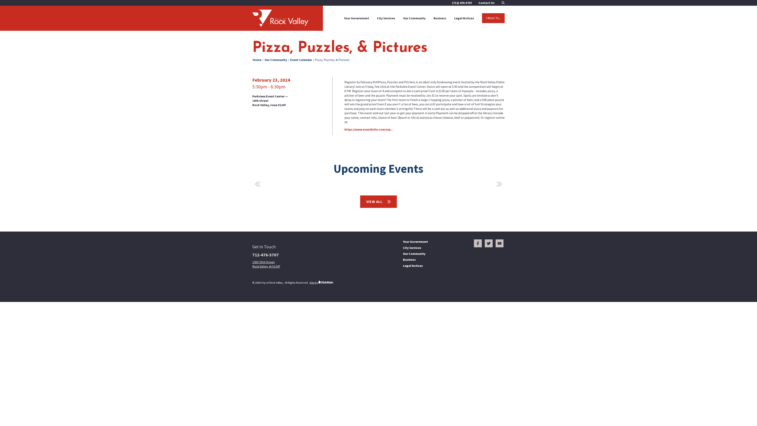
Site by (314, 282)
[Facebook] (478, 243)
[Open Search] (503, 2)
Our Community (414, 18)
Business (440, 18)
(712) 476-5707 (462, 3)
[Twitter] (489, 243)
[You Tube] (499, 243)
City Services (386, 18)
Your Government (356, 18)
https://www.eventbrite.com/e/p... (368, 129)
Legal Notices (464, 18)
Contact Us (486, 3)
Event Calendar (301, 60)
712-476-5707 (265, 255)
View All (375, 201)
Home (257, 60)
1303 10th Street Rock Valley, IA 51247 (266, 264)
